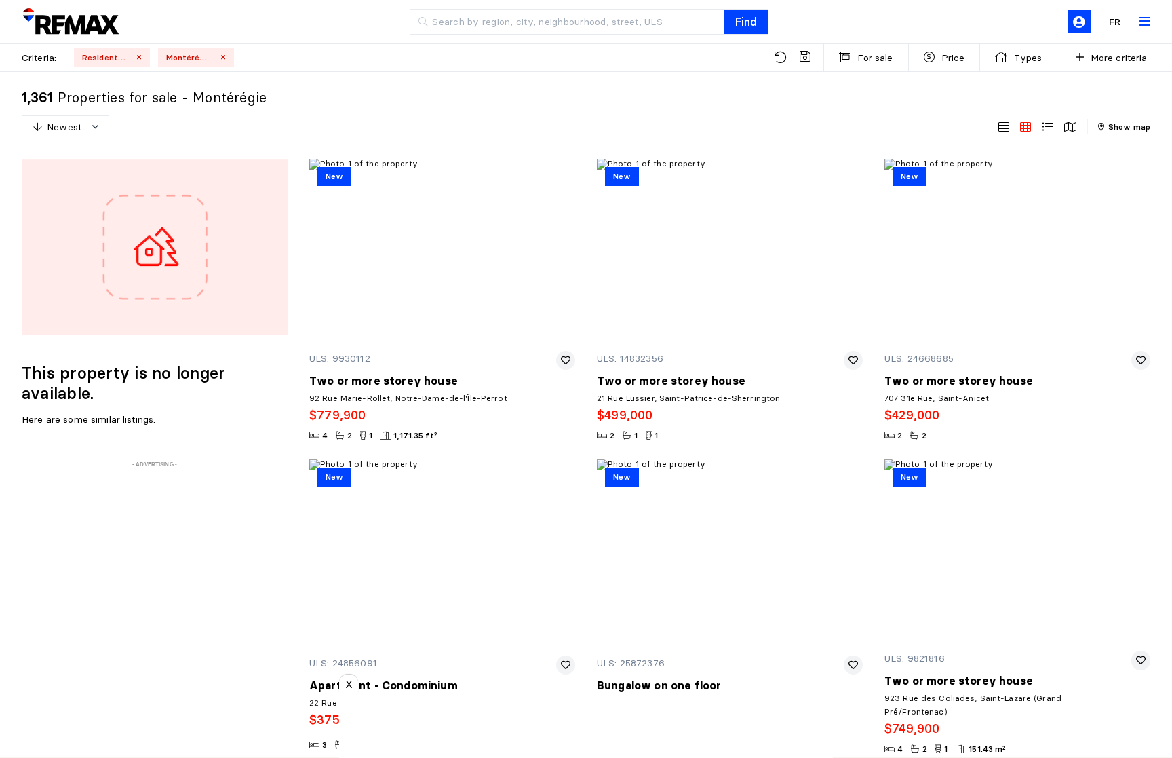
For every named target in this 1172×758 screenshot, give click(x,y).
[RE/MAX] (70, 22)
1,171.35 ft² (415, 435)
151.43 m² (987, 749)
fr (1115, 22)
